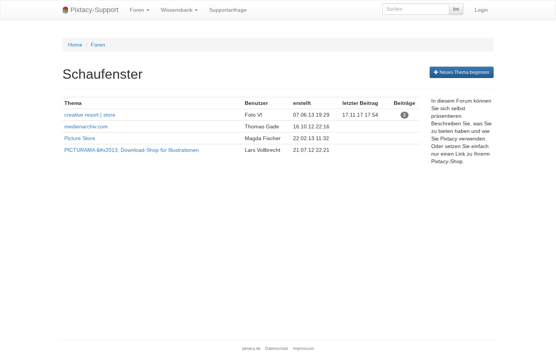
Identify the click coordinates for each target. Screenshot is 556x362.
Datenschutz (277, 348)
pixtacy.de (251, 348)
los (456, 9)
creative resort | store (89, 115)
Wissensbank (177, 10)
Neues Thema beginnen (463, 72)
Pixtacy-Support (93, 10)
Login (481, 10)
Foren (138, 10)
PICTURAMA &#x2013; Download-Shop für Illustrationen (131, 150)
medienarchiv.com (86, 126)
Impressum (303, 348)
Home (75, 45)
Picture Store (79, 138)
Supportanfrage (228, 10)
